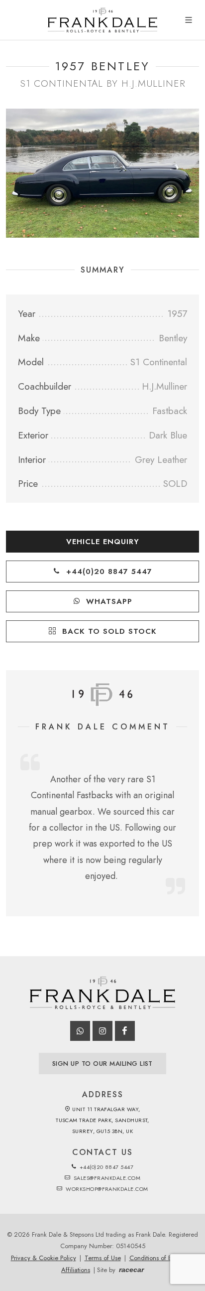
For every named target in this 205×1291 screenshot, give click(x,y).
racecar (131, 1270)
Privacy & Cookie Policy (43, 1258)
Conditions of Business (160, 1258)
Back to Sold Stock (108, 631)
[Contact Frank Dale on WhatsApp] (80, 1031)
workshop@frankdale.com (106, 1189)
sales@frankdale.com (106, 1178)
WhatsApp (107, 601)
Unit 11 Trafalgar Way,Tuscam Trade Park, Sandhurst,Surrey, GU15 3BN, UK (102, 1120)
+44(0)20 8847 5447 (107, 571)
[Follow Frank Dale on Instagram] (102, 1031)
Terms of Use (103, 1258)
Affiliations (75, 1270)
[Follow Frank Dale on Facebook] (125, 1031)
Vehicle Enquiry (102, 541)
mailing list (102, 1063)
